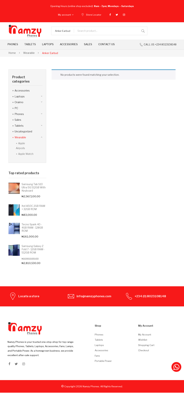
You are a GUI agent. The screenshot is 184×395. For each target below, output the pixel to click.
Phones (19, 114)
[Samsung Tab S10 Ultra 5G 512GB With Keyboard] (14, 188)
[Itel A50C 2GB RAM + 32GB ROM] (14, 210)
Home (12, 52)
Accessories (22, 90)
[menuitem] (13, 44)
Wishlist (142, 339)
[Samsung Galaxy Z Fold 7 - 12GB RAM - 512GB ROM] (14, 250)
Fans (97, 355)
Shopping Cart (146, 345)
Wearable (29, 52)
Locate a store (28, 296)
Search (143, 31)
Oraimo (19, 102)
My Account (144, 334)
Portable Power (103, 360)
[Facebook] (110, 14)
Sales (18, 119)
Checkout (143, 350)
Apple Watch (25, 153)
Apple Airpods (20, 146)
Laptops (20, 96)
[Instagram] (124, 14)
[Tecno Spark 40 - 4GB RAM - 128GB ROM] (14, 228)
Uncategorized (23, 131)
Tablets (19, 125)
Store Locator (93, 14)
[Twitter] (117, 14)
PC (16, 108)
